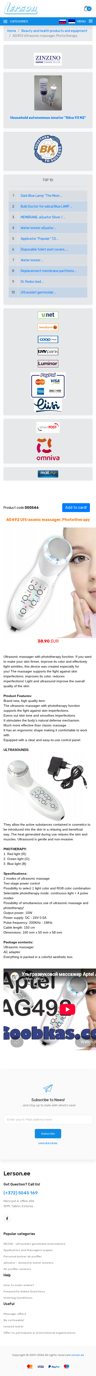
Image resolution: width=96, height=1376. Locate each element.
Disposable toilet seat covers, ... (44, 249)
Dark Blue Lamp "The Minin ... (41, 196)
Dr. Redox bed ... (32, 282)
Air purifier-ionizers (17, 1269)
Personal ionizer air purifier (22, 1256)
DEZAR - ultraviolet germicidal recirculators (34, 1243)
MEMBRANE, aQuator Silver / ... (43, 217)
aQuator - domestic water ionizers (28, 1262)
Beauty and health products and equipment (54, 31)
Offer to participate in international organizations (39, 1332)
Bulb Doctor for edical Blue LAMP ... (46, 207)
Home (11, 31)
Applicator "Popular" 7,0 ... (40, 239)
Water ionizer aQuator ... (38, 228)
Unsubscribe (48, 1143)
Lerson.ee (16, 1173)
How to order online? (18, 1285)
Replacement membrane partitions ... (49, 271)
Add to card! (76, 507)
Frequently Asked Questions (24, 1291)
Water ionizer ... (32, 260)
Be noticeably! (13, 1320)
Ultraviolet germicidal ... (38, 292)
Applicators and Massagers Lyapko (28, 1250)
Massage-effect (14, 1314)
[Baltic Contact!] (48, 149)
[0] (86, 8)
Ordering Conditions (17, 1297)
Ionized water (13, 1326)
